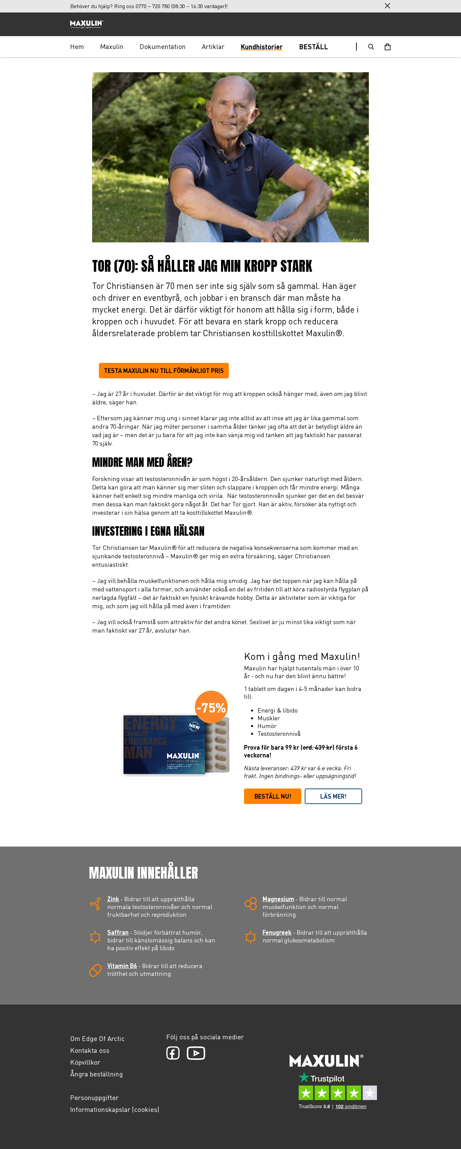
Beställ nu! (272, 796)
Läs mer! (333, 796)
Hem (77, 46)
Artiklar (213, 46)
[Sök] (371, 46)
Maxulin (112, 46)
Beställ (313, 47)
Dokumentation (163, 46)
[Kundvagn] (387, 46)
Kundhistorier (262, 47)
